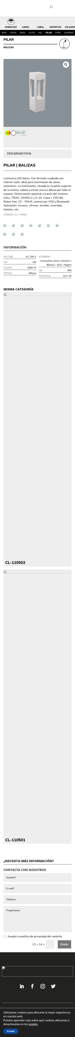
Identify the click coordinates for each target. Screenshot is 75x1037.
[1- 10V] (6, 225)
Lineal (40, 27)
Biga (4, 32)
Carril (25, 27)
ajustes (33, 1024)
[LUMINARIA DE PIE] (6, 234)
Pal (40, 32)
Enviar (64, 944)
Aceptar (11, 1031)
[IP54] (59, 225)
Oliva (32, 32)
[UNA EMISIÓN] (24, 234)
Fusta (13, 32)
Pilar (49, 32)
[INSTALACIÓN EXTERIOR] (50, 225)
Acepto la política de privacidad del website (35, 936)
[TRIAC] (15, 234)
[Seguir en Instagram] (42, 986)
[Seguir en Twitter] (53, 986)
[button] (66, 64)
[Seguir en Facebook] (32, 986)
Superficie (55, 27)
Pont (58, 32)
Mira (22, 32)
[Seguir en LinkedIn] (21, 986)
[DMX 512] (33, 225)
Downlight (11, 27)
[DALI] (24, 225)
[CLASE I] (15, 225)
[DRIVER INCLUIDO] (41, 225)
